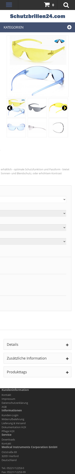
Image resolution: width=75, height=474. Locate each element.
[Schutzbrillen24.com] (37, 16)
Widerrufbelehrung (13, 419)
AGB (4, 407)
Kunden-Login (10, 415)
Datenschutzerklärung (15, 403)
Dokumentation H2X (14, 427)
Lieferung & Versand (14, 423)
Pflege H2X (8, 431)
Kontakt (6, 395)
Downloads (8, 439)
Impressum (8, 399)
